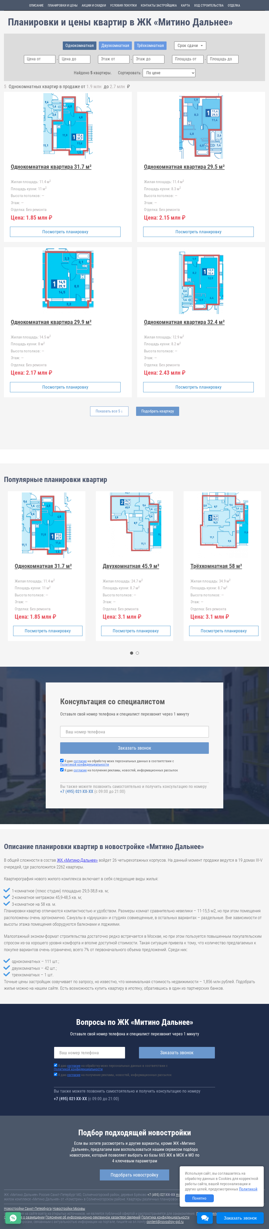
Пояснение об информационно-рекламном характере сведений (93, 1217)
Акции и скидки (94, 5)
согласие (80, 761)
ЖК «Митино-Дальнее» (77, 860)
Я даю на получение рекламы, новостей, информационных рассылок (121, 770)
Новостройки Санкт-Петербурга (28, 1208)
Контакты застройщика (159, 5)
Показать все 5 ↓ (109, 411)
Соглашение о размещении (24, 1217)
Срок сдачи (188, 45)
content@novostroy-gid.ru (165, 1222)
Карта (185, 5)
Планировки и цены (62, 5)
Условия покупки (123, 5)
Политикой (248, 1189)
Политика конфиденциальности (165, 1217)
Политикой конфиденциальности (84, 764)
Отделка (234, 5)
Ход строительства (209, 5)
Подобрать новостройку (134, 1175)
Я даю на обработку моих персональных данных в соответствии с (117, 762)
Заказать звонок (134, 748)
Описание (36, 5)
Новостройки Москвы (69, 1208)
